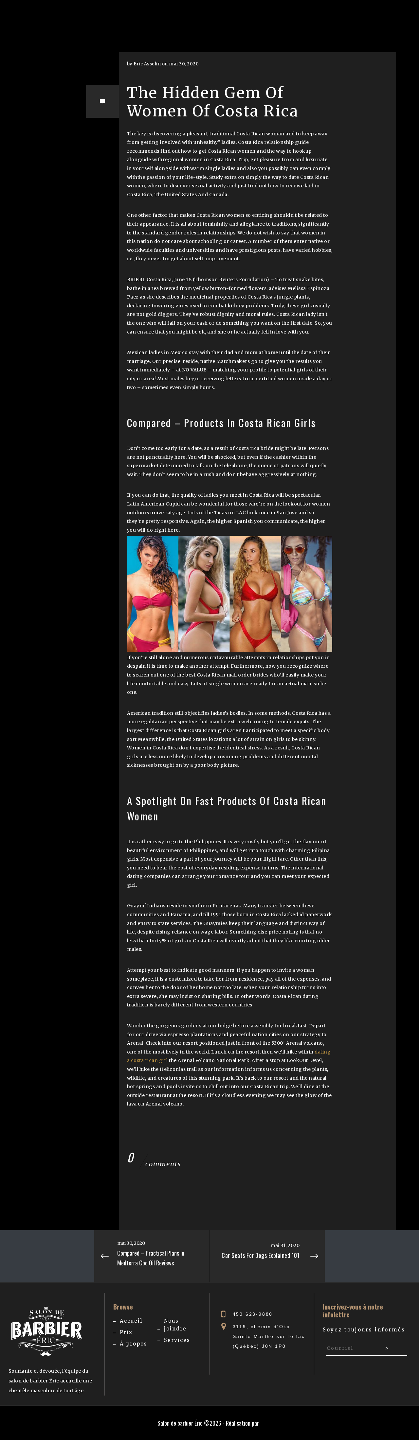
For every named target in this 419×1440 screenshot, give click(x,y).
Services (177, 1340)
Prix (126, 1332)
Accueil (131, 1321)
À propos (133, 1344)
